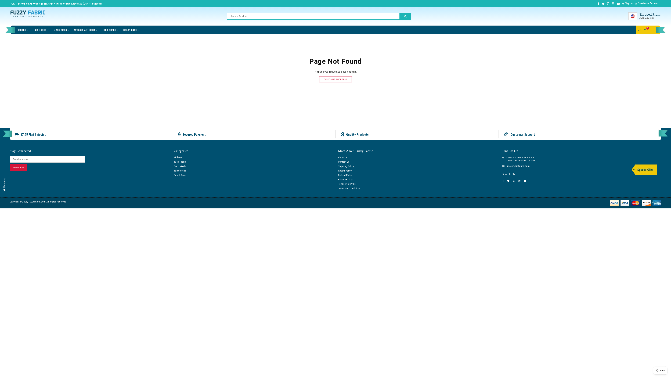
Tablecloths (109, 29)
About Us (342, 157)
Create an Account (648, 3)
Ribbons (22, 29)
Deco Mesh (60, 29)
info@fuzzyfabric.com (518, 166)
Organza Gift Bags (85, 29)
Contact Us (343, 161)
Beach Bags (130, 29)
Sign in (628, 3)
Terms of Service (347, 184)
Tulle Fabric (40, 29)
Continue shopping (335, 79)
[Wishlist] (639, 30)
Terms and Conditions (349, 188)
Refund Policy (345, 175)
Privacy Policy (345, 179)
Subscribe (18, 168)
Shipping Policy (346, 166)
